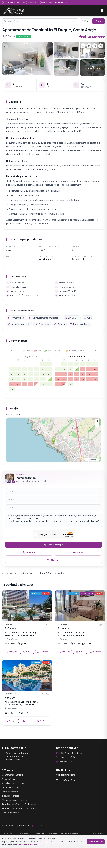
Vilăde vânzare (9, 779)
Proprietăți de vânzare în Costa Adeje (19, 804)
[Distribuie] (94, 45)
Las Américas (12, 708)
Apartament (15, 573)
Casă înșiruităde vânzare (13, 783)
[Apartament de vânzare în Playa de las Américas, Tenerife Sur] (27, 692)
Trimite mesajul (55, 545)
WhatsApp (55, 560)
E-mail (80, 552)
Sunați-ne (30, 552)
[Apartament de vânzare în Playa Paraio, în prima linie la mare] (27, 623)
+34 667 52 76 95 (67, 761)
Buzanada (64, 639)
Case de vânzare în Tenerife (14, 800)
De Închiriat (24, 36)
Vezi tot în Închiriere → (66, 775)
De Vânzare (36, 593)
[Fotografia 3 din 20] (92, 50)
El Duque (10, 36)
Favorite (9, 825)
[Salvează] (83, 45)
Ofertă (46, 593)
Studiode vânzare (10, 787)
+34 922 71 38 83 (67, 757)
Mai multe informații (27, 844)
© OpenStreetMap (92, 459)
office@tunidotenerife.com (72, 753)
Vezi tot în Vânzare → (12, 812)
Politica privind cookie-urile (70, 833)
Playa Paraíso (12, 639)
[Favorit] (44, 618)
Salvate (38, 825)
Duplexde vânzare (10, 796)
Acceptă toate (96, 841)
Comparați (24, 825)
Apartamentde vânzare (12, 775)
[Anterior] (5, 606)
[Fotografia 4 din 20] (66, 67)
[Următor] (48, 606)
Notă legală (52, 833)
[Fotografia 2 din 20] (66, 50)
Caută (98, 21)
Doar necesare (76, 841)
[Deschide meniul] (102, 10)
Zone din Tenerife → (66, 780)
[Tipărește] (100, 45)
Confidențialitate (38, 833)
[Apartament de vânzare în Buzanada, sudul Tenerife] (80, 623)
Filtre (86, 21)
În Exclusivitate (87, 593)
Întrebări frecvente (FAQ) (94, 833)
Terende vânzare (10, 792)
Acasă (5, 573)
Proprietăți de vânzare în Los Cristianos (19, 808)
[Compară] (88, 45)
